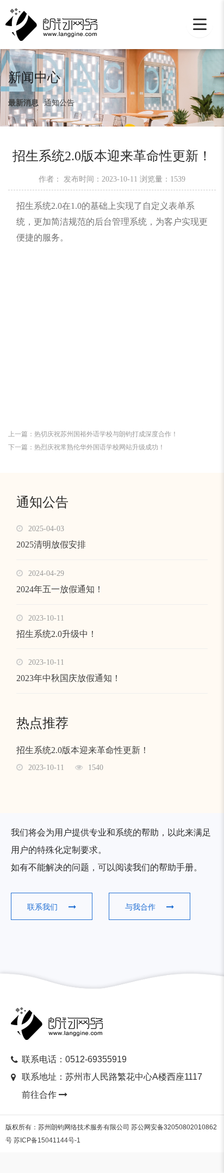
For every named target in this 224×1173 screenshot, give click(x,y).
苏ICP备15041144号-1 (47, 1140)
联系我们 (42, 907)
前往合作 (40, 1094)
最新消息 (23, 102)
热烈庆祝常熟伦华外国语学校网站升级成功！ (99, 447)
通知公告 (59, 102)
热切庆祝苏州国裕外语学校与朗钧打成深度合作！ (106, 434)
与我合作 (140, 907)
